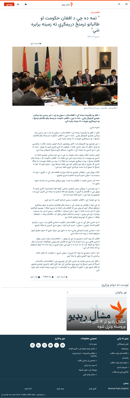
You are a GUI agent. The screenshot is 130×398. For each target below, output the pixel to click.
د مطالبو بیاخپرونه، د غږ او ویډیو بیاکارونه (85, 355)
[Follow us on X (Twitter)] (56, 345)
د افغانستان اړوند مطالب (119, 353)
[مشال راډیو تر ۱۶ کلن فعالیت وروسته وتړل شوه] (97, 314)
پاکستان (125, 358)
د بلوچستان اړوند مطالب (119, 363)
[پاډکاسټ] (32, 345)
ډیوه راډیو (60, 389)
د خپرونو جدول (122, 367)
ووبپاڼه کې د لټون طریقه (88, 370)
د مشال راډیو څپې (90, 375)
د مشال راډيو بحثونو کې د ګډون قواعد (83, 349)
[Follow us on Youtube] (50, 345)
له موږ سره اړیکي (90, 365)
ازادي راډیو (92, 389)
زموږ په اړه (93, 344)
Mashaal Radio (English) (118, 389)
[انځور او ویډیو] (26, 4)
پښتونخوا (125, 349)
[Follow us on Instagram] (44, 345)
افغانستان (95, 12)
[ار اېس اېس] (38, 345)
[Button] (36, 43)
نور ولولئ (121, 293)
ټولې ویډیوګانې (122, 344)
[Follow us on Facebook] (62, 345)
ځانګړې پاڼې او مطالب (120, 372)
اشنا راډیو (28, 389)
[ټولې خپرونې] (18, 4)
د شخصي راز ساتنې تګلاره (87, 361)
